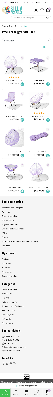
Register (5, 259)
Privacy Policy (8, 220)
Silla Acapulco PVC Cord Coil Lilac (39, 152)
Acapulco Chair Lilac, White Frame (39, 188)
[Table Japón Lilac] (14, 172)
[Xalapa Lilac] (39, 65)
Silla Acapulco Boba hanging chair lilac (14, 152)
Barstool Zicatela (9, 289)
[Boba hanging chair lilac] (14, 137)
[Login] (36, 10)
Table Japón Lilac (14, 188)
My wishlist (6, 272)
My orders (6, 263)
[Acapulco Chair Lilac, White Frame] (39, 172)
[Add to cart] (22, 84)
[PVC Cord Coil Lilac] (39, 137)
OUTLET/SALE (8, 314)
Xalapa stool (7, 293)
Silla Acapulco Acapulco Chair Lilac (14, 80)
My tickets (6, 267)
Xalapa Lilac (39, 80)
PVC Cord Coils (8, 310)
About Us (6, 212)
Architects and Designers (13, 207)
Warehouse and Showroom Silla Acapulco (20, 241)
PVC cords (6, 319)
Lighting (5, 298)
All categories (8, 323)
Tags (17, 26)
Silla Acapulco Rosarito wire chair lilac (14, 116)
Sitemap (5, 237)
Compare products (10, 276)
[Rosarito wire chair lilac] (14, 101)
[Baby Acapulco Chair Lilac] (39, 101)
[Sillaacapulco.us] (12, 10)
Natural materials (9, 302)
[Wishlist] (42, 10)
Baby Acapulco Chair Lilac (39, 116)
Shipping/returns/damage (13, 229)
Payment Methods (10, 224)
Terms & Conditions (10, 216)
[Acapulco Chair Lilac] (14, 65)
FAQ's (4, 233)
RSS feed (6, 245)
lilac (25, 26)
